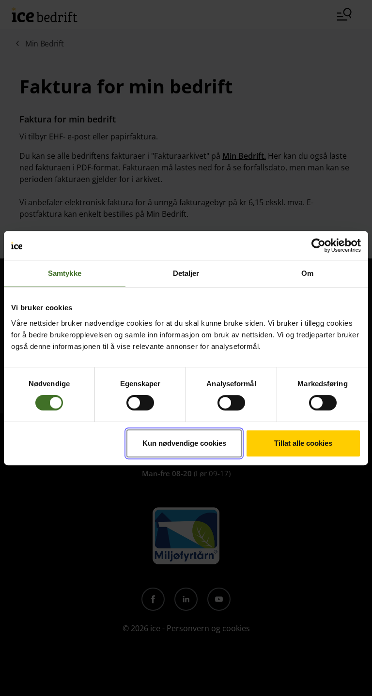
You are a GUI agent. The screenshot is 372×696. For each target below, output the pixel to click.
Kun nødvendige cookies (184, 443)
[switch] (140, 402)
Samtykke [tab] (64, 273)
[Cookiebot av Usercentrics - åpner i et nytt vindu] (318, 245)
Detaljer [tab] (186, 273)
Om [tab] (307, 273)
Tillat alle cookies (303, 443)
